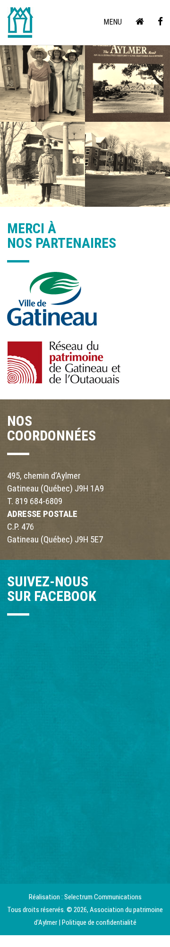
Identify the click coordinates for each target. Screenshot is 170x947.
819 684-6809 (38, 501)
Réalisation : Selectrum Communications (85, 897)
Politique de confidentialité (99, 922)
